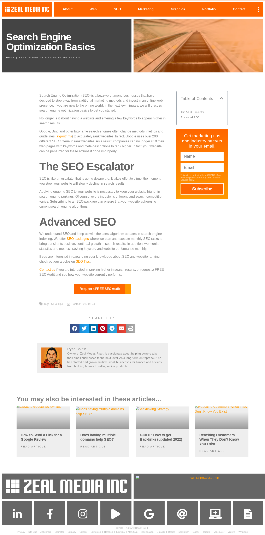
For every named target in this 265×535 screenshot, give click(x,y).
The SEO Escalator (192, 112)
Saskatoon (183, 532)
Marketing (146, 9)
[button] (75, 328)
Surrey (196, 532)
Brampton (59, 532)
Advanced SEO (190, 117)
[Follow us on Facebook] (50, 514)
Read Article (33, 446)
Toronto (206, 532)
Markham (132, 532)
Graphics (178, 9)
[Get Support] (215, 514)
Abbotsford (45, 532)
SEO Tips (83, 261)
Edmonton (96, 532)
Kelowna (120, 532)
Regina (171, 532)
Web (93, 9)
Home (10, 57)
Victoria (231, 532)
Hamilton (108, 532)
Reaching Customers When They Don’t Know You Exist (219, 439)
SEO (117, 9)
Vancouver (219, 532)
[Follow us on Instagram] (83, 514)
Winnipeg (243, 532)
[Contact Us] (248, 514)
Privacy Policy (199, 177)
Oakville (161, 532)
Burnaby (72, 532)
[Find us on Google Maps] (149, 514)
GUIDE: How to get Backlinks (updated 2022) (161, 437)
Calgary (83, 532)
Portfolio (209, 9)
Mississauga (147, 532)
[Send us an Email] (182, 514)
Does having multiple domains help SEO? (98, 437)
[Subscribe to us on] (116, 514)
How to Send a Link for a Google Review (41, 437)
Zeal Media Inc (138, 528)
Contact (239, 9)
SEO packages (78, 238)
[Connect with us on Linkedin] (17, 514)
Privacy (21, 532)
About (67, 9)
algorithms (64, 136)
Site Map (32, 532)
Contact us (47, 269)
